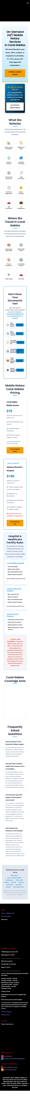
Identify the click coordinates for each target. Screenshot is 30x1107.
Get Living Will (19, 351)
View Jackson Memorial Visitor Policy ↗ (16, 606)
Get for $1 (20, 370)
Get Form (20, 333)
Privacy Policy (5, 1014)
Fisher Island (19, 880)
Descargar (19, 360)
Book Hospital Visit (15, 523)
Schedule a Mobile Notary (15, 73)
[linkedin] (1, 1036)
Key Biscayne (9, 880)
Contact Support (6, 916)
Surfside (8, 887)
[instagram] (1, 1039)
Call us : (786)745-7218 (7, 913)
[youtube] (1, 1030)
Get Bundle (19, 324)
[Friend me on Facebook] (1, 1027)
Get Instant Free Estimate (15, 106)
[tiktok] (1, 1047)
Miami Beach (14, 875)
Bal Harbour (19, 884)
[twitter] (1, 1042)
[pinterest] (1, 1044)
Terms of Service (6, 1011)
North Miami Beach (18, 887)
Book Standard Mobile (15, 450)
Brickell (6, 882)
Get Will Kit (20, 342)
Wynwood (21, 882)
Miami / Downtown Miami (14, 878)
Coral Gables (9, 884)
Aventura (13, 882)
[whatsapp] (1, 1033)
